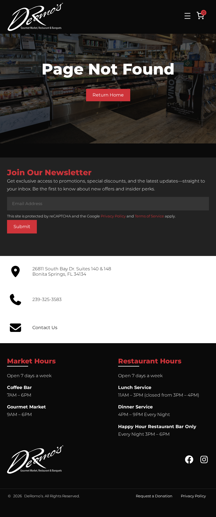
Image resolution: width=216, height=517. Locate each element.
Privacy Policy (113, 216)
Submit (22, 226)
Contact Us (44, 327)
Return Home (108, 95)
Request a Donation (154, 496)
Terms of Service (149, 216)
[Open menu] (187, 16)
